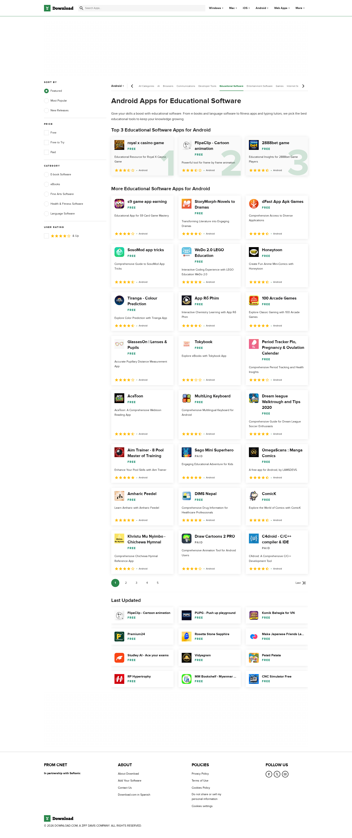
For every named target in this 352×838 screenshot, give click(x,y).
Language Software (63, 213)
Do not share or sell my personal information (206, 797)
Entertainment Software (260, 86)
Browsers (168, 86)
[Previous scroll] (132, 86)
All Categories (146, 86)
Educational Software (231, 86)
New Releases (60, 110)
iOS (245, 8)
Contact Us (125, 787)
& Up (76, 236)
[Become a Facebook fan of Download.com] (269, 774)
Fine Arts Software (62, 194)
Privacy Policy (200, 773)
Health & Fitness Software (67, 204)
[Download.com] (58, 8)
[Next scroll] (303, 86)
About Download (128, 773)
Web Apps (280, 8)
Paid (53, 152)
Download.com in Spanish (134, 794)
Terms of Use (200, 781)
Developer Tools (207, 86)
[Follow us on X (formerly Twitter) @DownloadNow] (277, 774)
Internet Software (296, 86)
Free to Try (57, 142)
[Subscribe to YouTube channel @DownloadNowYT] (285, 774)
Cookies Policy (201, 787)
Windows (215, 8)
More (299, 8)
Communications (186, 86)
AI (158, 86)
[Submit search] (81, 8)
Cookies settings (202, 806)
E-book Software (61, 174)
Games (280, 86)
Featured (56, 91)
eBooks (55, 184)
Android (261, 8)
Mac (232, 8)
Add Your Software (129, 781)
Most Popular (59, 100)
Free (53, 132)
